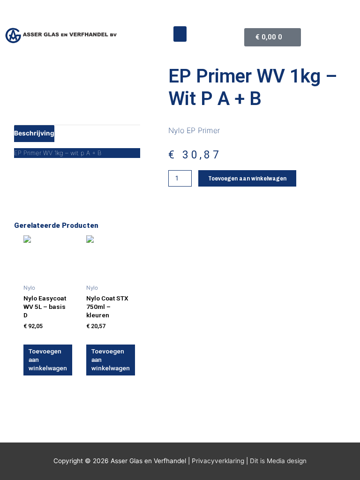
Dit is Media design (278, 461)
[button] (180, 34)
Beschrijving (34, 133)
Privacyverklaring (218, 461)
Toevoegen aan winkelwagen (247, 178)
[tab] (34, 133)
